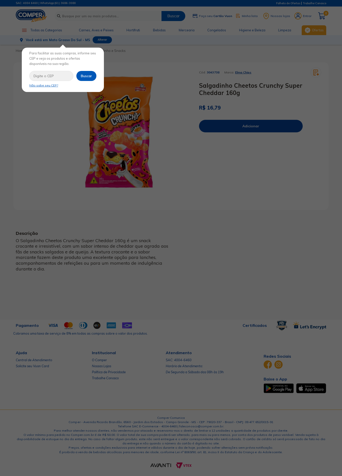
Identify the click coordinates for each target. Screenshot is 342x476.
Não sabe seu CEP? (43, 85)
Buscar (86, 76)
